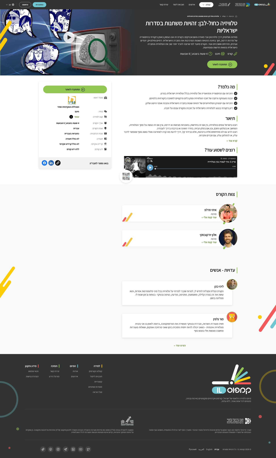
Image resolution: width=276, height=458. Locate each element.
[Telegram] (66, 449)
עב (10, 4)
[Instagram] (58, 449)
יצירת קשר (164, 4)
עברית (216, 449)
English (209, 449)
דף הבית (231, 16)
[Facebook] (50, 449)
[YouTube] (81, 449)
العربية (201, 449)
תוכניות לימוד (178, 4)
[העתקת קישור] (58, 163)
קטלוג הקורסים (95, 371)
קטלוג (224, 16)
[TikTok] (43, 449)
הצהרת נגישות (32, 376)
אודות (75, 371)
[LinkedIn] (73, 449)
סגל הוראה (97, 392)
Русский (192, 449)
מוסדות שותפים (95, 386)
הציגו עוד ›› (180, 345)
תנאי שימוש (33, 371)
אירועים (192, 4)
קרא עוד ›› (232, 140)
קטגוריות (98, 381)
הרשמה (25, 4)
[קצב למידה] (71, 117)
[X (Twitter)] (88, 449)
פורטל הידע (54, 376)
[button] (69, 37)
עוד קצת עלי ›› (209, 217)
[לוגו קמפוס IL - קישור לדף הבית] (262, 5)
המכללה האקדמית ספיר (68, 106)
